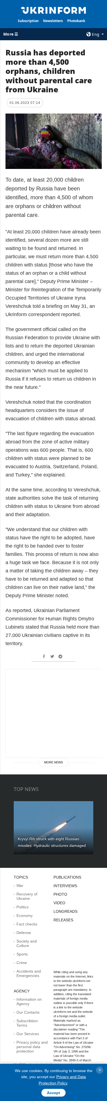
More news (53, 762)
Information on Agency (29, 1001)
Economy (24, 915)
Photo (60, 894)
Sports (22, 954)
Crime (21, 962)
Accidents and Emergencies (28, 973)
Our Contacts (28, 1012)
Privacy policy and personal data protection (32, 1046)
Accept (53, 1093)
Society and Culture (26, 943)
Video (59, 903)
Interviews (65, 886)
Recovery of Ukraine (26, 896)
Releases (63, 920)
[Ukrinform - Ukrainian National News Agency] (53, 10)
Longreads (65, 911)
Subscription (28, 20)
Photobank (76, 20)
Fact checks (26, 924)
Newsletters (53, 20)
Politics (22, 907)
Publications (67, 877)
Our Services (27, 1034)
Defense (23, 932)
